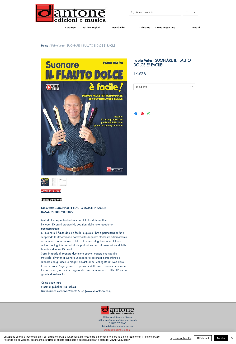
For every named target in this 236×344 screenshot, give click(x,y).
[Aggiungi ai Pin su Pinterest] (142, 114)
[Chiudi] (232, 338)
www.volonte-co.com (98, 291)
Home (44, 45)
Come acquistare (51, 282)
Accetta (221, 338)
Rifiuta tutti (203, 338)
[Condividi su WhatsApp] (149, 114)
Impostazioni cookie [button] (180, 338)
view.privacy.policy (120, 339)
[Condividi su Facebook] (136, 114)
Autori (138, 80)
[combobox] (164, 87)
